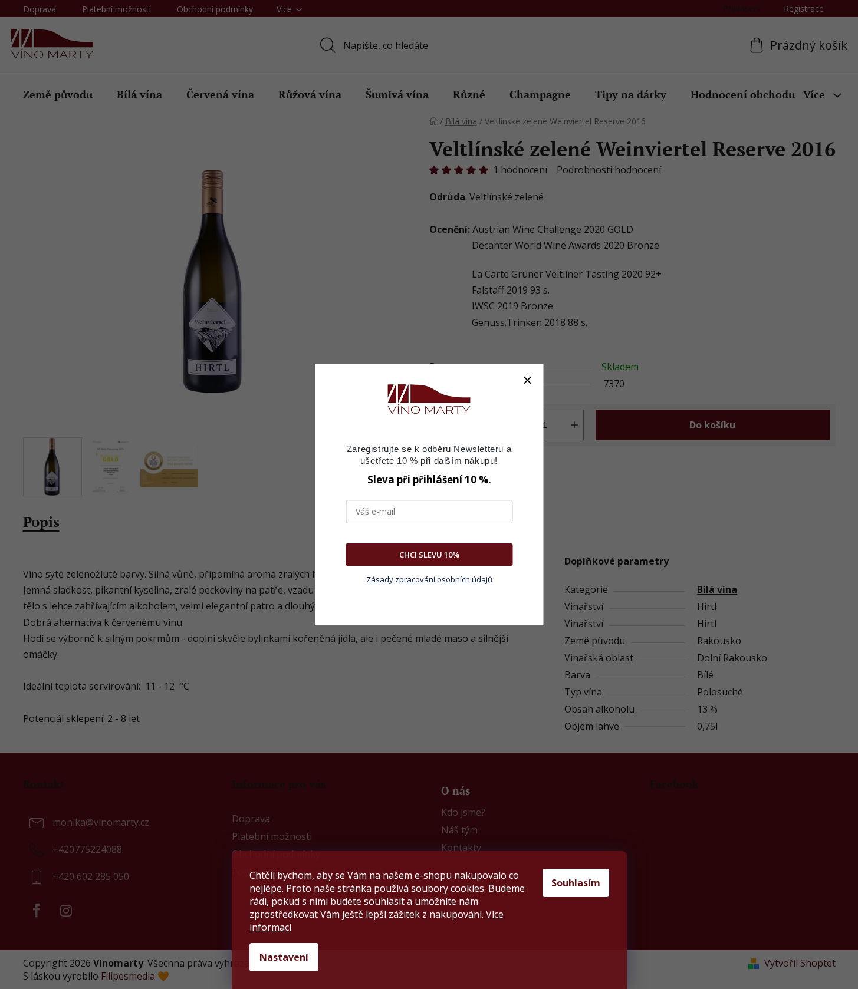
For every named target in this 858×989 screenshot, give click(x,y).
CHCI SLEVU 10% (429, 554)
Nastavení (283, 957)
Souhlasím (575, 882)
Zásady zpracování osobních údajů (429, 579)
